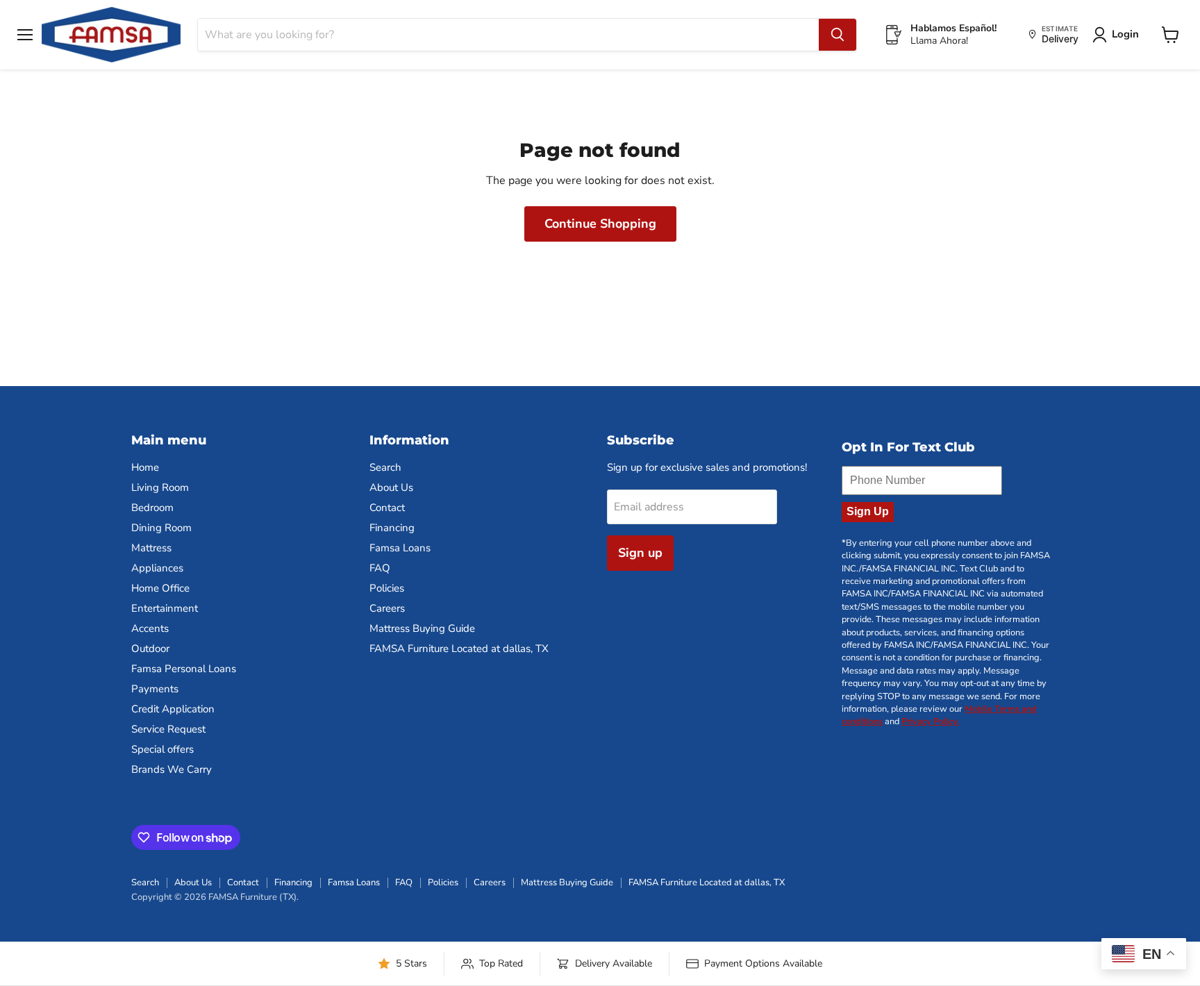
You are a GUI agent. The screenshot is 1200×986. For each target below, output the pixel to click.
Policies (386, 588)
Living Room (160, 487)
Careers (387, 608)
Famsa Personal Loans (183, 669)
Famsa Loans (400, 548)
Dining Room (161, 528)
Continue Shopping (600, 223)
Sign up (640, 552)
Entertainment (164, 608)
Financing (392, 528)
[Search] (837, 35)
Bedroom (152, 508)
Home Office (160, 588)
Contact (387, 508)
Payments (154, 689)
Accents (150, 628)
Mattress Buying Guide (422, 628)
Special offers (162, 749)
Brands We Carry (171, 769)
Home (145, 467)
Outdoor (150, 648)
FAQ (379, 568)
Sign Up (868, 511)
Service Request (168, 729)
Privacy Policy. (930, 721)
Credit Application (173, 709)
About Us (391, 487)
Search (385, 467)
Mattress (151, 548)
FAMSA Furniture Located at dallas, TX (459, 648)
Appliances (157, 568)
